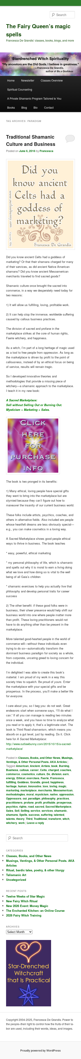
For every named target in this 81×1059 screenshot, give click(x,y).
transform (54, 819)
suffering (46, 815)
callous (24, 770)
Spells (23, 815)
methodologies (15, 794)
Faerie (45, 778)
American (22, 766)
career (34, 770)
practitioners (14, 802)
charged (53, 770)
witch (66, 819)
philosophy (49, 798)
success (34, 815)
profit (38, 802)
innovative (34, 786)
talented (59, 815)
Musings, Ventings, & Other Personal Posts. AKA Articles (39, 760)
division (56, 774)
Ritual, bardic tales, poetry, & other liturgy (35, 870)
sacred (39, 806)
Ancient (35, 766)
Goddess (23, 782)
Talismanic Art (16, 875)
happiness (57, 782)
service (35, 811)
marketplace (28, 790)
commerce (13, 774)
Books (11, 107)
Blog (24, 107)
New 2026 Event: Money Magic (27, 906)
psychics (12, 806)
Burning (64, 766)
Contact (49, 107)
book (54, 766)
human (22, 786)
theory (20, 819)
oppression (66, 794)
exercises (33, 778)
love (45, 786)
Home (11, 80)
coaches (65, 770)
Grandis (35, 782)
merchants (45, 790)
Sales (9, 811)
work (21, 823)
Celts (43, 770)
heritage (11, 786)
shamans (12, 815)
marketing (12, 790)
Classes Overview (52, 80)
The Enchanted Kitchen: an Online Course (35, 910)
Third (29, 819)
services (47, 811)
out (25, 798)
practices (63, 798)
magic (62, 786)
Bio (36, 107)
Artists (45, 766)
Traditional (40, 819)
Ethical (20, 778)
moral (30, 794)
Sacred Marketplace (58, 806)
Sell (17, 811)
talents (10, 819)
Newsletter (27, 80)
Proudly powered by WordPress (40, 1050)
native (54, 794)
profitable (49, 802)
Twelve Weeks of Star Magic (25, 896)
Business (12, 770)
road (31, 806)
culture (40, 774)
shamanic (60, 811)
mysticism (42, 794)
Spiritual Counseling (19, 89)
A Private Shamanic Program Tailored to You (34, 98)
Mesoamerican (62, 790)
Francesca (46, 151)
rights (23, 806)
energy (10, 778)
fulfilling (11, 782)
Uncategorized (16, 879)
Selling (25, 811)
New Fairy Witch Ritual (22, 901)
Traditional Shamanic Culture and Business (30, 140)
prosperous (64, 802)
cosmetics (28, 774)
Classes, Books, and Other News (39, 758)
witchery (11, 823)
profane (29, 802)
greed (45, 782)
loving (53, 786)
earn (66, 774)
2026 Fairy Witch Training (23, 915)
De (48, 774)
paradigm (34, 798)
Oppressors (13, 798)
